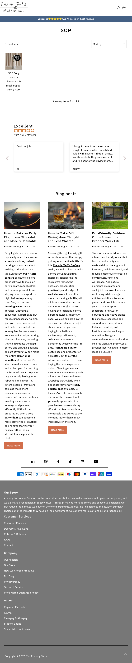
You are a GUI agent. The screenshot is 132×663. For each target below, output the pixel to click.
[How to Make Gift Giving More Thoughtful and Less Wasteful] (66, 215)
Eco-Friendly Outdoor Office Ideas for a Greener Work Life (108, 237)
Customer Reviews (15, 523)
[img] (68, 131)
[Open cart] (124, 8)
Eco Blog (9, 576)
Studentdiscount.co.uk (17, 629)
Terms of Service (13, 587)
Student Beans (12, 623)
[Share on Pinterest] (82, 462)
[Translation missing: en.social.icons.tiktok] (70, 462)
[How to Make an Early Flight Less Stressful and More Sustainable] (22, 215)
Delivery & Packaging (16, 528)
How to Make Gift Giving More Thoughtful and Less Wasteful (66, 237)
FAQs (7, 539)
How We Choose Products (19, 570)
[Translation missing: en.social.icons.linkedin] (32, 462)
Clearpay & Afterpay (15, 618)
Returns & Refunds (15, 534)
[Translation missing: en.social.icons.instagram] (45, 462)
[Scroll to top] (125, 654)
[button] (8, 158)
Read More (13, 445)
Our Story (9, 565)
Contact (8, 545)
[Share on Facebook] (58, 462)
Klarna (8, 612)
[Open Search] (118, 7)
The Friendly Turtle (37, 656)
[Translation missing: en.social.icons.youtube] (96, 462)
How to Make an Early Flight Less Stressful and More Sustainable (20, 237)
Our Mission (11, 559)
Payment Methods (14, 607)
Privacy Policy (12, 581)
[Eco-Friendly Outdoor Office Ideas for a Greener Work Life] (110, 215)
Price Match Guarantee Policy (21, 592)
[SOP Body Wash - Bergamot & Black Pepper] (13, 61)
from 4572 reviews (25, 134)
